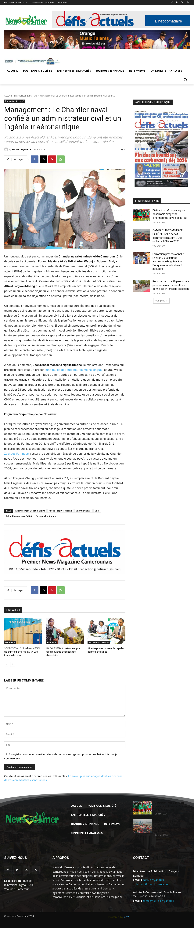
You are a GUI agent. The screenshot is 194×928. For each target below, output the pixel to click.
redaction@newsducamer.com (151, 884)
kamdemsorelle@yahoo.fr (158, 901)
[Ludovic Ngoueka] (6, 149)
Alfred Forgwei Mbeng (60, 510)
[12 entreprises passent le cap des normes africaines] (106, 631)
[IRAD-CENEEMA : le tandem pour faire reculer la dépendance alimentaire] (65, 631)
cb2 (126, 917)
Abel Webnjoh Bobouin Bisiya (30, 510)
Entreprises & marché (25, 95)
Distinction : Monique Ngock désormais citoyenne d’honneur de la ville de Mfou (170, 214)
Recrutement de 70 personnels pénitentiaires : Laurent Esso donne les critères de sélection (171, 285)
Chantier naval (83, 510)
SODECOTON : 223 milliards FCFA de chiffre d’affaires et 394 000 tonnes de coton (22, 652)
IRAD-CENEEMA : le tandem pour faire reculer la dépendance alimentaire (63, 652)
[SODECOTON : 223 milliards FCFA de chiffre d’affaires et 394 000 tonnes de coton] (23, 631)
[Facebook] (172, 3)
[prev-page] (6, 664)
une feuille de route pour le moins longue (74, 370)
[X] (182, 3)
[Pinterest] (52, 159)
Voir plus (160, 300)
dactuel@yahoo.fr (153, 880)
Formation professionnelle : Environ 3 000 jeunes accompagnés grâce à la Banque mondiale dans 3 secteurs (169, 261)
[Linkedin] (177, 3)
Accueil (8, 95)
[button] (185, 79)
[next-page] (12, 664)
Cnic (97, 510)
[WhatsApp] (187, 3)
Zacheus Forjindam (17, 453)
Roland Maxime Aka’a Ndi (19, 516)
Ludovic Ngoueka (21, 149)
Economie (10, 642)
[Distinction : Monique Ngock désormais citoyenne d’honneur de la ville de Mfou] (141, 215)
